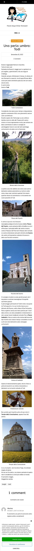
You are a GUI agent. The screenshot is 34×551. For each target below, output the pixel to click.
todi (9, 484)
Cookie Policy (16, 548)
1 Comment (17, 59)
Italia (14, 40)
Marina (10, 508)
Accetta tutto (17, 539)
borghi (4, 484)
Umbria (19, 40)
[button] (31, 521)
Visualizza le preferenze (17, 544)
